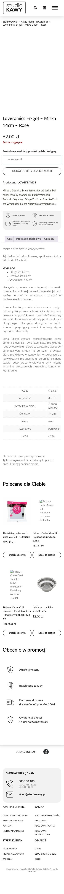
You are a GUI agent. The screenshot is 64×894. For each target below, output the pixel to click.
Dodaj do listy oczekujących (32, 171)
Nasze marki (27, 22)
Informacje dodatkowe (28, 239)
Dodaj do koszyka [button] (17, 555)
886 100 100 (27, 784)
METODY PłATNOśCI (13, 831)
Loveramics (42, 22)
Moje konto (10, 849)
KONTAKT (7, 826)
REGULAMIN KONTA (45, 826)
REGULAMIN (41, 821)
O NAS (38, 849)
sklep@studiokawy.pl (32, 794)
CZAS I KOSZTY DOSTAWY (15, 815)
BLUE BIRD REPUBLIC (45, 854)
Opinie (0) (49, 239)
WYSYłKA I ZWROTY (13, 821)
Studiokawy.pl (10, 22)
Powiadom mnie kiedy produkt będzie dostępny (29, 151)
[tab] (10, 239)
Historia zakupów (13, 854)
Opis (9, 239)
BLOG (38, 859)
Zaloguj (7, 859)
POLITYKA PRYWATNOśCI (47, 815)
